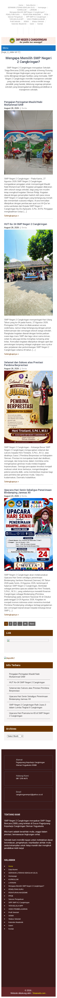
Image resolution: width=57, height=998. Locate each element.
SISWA (26, 21)
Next (32, 624)
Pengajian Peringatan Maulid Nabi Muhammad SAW (23, 103)
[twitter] (25, 30)
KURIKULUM (21, 10)
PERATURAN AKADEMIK (32, 14)
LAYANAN (33, 10)
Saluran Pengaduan (15, 17)
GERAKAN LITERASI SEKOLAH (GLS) (21, 7)
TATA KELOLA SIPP (16, 19)
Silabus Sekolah (38, 21)
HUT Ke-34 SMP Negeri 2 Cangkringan (25, 224)
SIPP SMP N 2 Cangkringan (36, 17)
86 (25, 624)
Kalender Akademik (19, 24)
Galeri (32, 24)
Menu (5, 48)
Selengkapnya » (11, 216)
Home (21, 5)
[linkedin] (36, 30)
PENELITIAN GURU (13, 14)
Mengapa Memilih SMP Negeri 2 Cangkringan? (27, 12)
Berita (24, 108)
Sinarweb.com (39, 993)
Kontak (40, 24)
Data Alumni (31, 5)
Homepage (42, 7)
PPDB (46, 14)
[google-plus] (31, 30)
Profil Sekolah (15, 21)
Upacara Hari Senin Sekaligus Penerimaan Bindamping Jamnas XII (28, 491)
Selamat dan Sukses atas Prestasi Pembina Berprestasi (23, 364)
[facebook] (20, 30)
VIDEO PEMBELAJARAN (36, 19)
